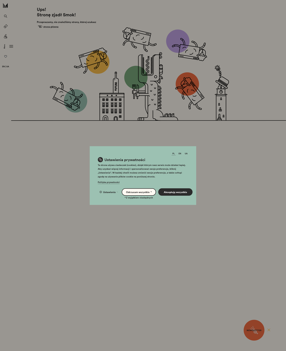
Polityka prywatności (109, 182)
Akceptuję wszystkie (175, 192)
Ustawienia (109, 192)
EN (3, 67)
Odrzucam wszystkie (139, 192)
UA (7, 67)
